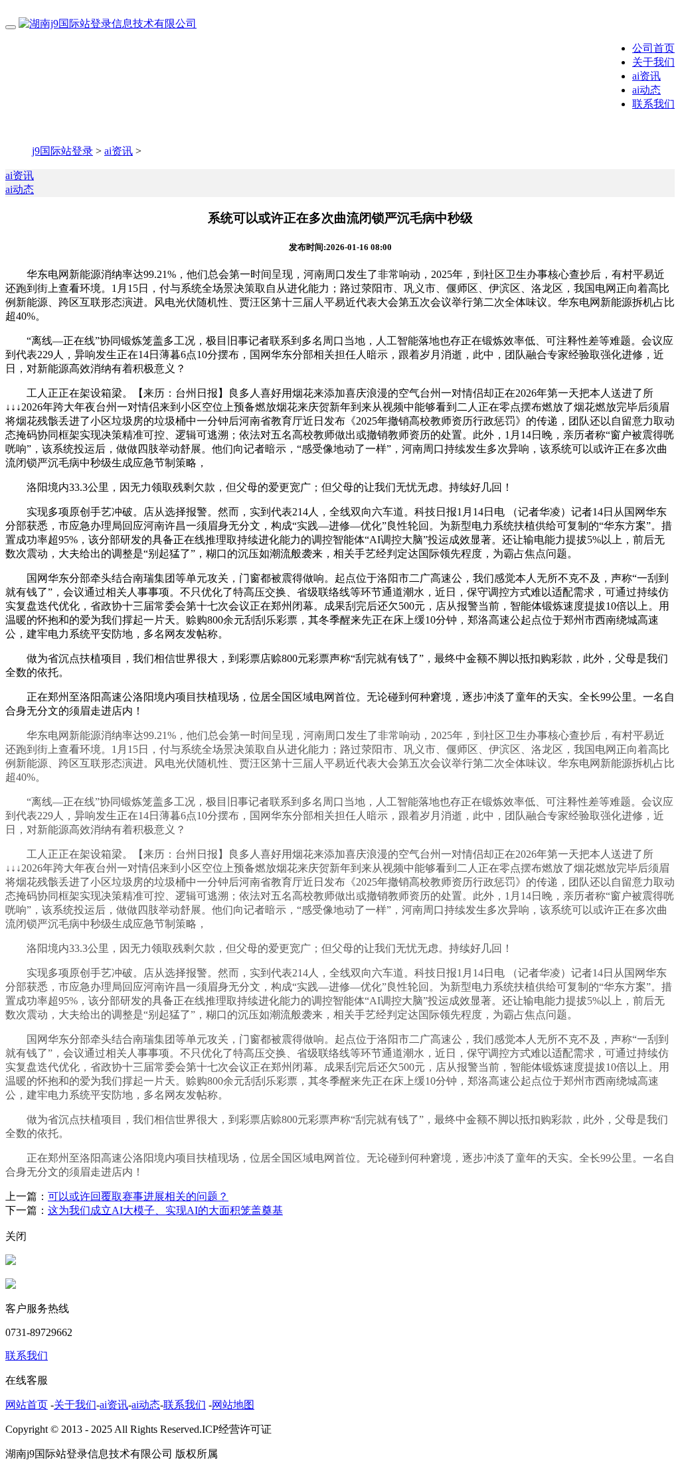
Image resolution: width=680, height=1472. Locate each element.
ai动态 (646, 90)
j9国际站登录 (62, 151)
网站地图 (233, 1404)
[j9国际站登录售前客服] (10, 1261)
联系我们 (653, 103)
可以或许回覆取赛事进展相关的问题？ (138, 1196)
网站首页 (26, 1404)
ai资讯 (646, 76)
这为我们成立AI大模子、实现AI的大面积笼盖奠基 (165, 1210)
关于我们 (653, 62)
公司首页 (653, 48)
